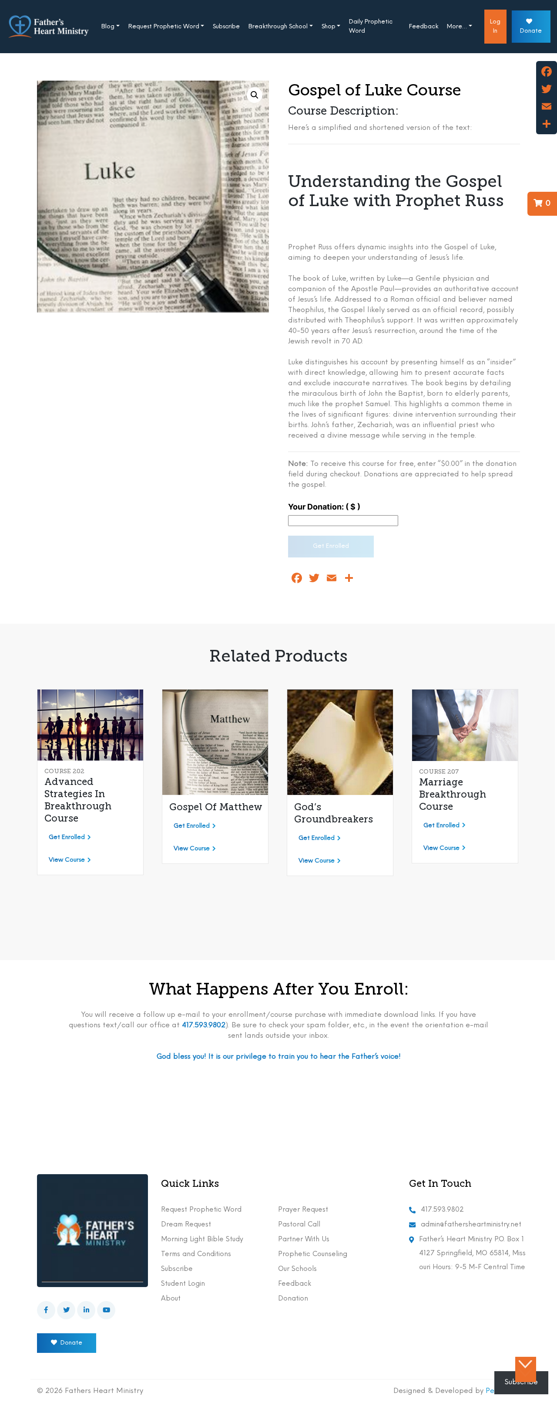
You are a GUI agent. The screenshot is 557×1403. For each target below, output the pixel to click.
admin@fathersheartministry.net (471, 1224)
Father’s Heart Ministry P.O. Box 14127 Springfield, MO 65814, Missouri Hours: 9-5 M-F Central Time (472, 1253)
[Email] (546, 106)
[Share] (546, 123)
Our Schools (297, 1269)
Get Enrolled (331, 546)
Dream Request (186, 1224)
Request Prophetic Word (163, 27)
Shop (329, 27)
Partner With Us (303, 1239)
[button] (254, 95)
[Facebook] (546, 71)
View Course (67, 860)
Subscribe (226, 27)
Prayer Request (303, 1209)
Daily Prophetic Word (371, 26)
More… (457, 27)
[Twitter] (546, 89)
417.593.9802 (442, 1209)
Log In (495, 26)
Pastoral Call (299, 1224)
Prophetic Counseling (312, 1254)
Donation (293, 1298)
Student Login (183, 1284)
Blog (107, 27)
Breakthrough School (278, 27)
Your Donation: (324, 506)
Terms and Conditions (196, 1254)
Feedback (423, 27)
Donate (531, 31)
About (171, 1298)
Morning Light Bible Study (202, 1239)
